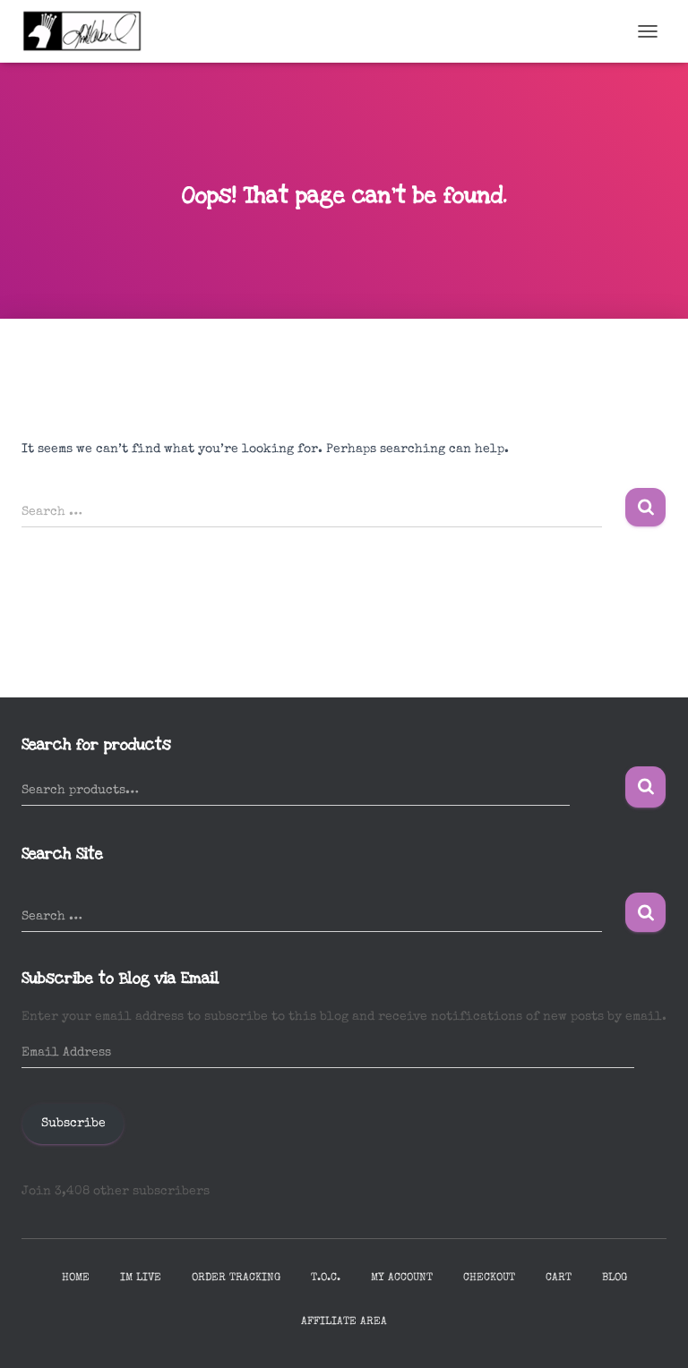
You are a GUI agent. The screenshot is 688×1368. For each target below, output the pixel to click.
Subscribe (73, 1123)
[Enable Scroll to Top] (652, 1332)
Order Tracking (236, 1278)
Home (76, 1278)
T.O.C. (325, 1278)
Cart (559, 1278)
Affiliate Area (344, 1322)
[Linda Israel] (89, 31)
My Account (402, 1278)
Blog (614, 1278)
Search (645, 787)
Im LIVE (140, 1278)
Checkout (489, 1278)
